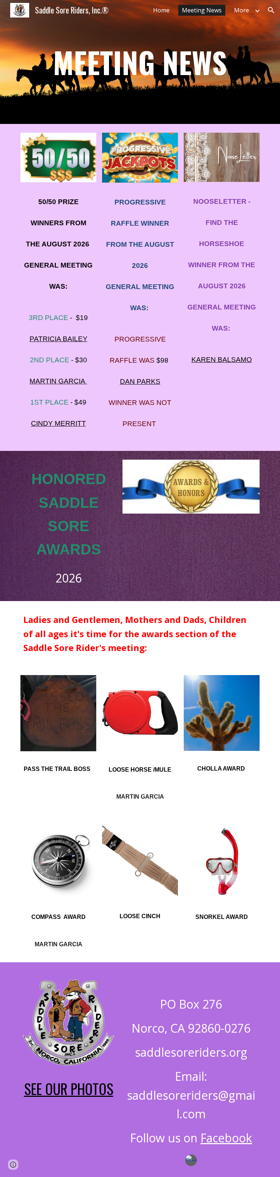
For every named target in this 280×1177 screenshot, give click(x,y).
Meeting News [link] (202, 10)
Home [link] (161, 10)
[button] (271, 10)
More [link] (241, 10)
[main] (139, 62)
